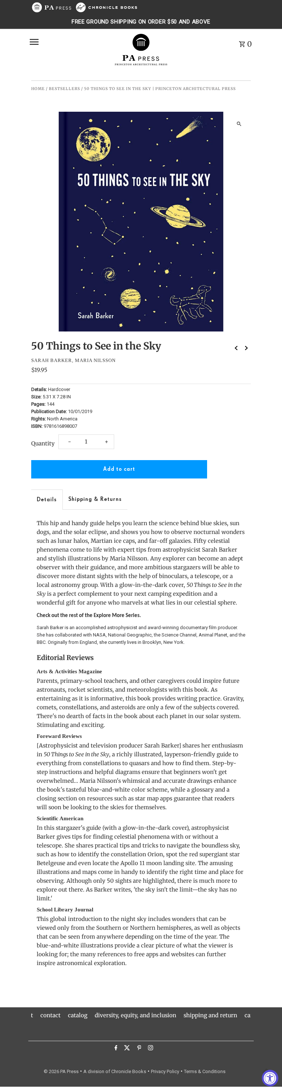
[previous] (236, 348)
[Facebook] (115, 1049)
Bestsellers (64, 88)
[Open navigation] (69, 42)
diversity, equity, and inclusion (135, 1015)
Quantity (43, 443)
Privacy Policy (165, 1071)
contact (50, 1015)
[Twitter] (126, 1049)
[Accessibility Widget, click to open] (270, 1078)
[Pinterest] (138, 1049)
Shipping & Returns (95, 499)
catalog (77, 1015)
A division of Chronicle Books (114, 1071)
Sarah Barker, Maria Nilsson (73, 360)
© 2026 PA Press (61, 1071)
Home (38, 88)
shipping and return (210, 1015)
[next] (246, 348)
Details (47, 499)
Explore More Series (117, 615)
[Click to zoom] (239, 123)
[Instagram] (149, 1049)
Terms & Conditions (204, 1071)
